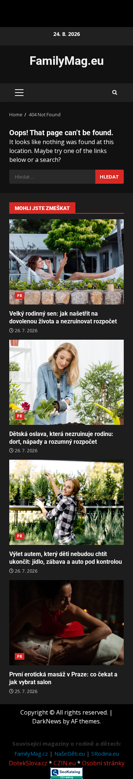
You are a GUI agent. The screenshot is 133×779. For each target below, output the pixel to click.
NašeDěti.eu (70, 753)
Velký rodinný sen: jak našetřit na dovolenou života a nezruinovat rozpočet (66, 261)
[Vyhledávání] (52, 177)
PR (19, 295)
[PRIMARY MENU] (19, 92)
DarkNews (46, 721)
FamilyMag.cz (32, 753)
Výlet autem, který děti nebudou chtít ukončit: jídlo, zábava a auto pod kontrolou (66, 502)
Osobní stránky (103, 763)
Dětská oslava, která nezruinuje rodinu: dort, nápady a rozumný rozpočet (66, 382)
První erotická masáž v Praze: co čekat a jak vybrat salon (66, 622)
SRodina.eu (105, 753)
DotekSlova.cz (28, 763)
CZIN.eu (65, 763)
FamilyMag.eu (67, 61)
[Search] (114, 93)
